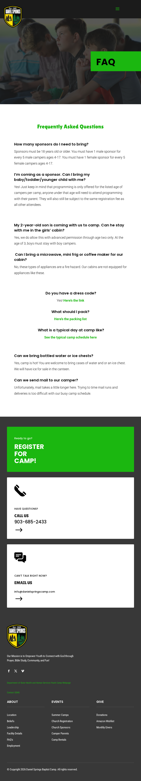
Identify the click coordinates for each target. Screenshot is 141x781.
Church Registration (62, 721)
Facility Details (14, 733)
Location (11, 715)
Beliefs (10, 721)
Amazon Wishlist (105, 721)
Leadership (13, 727)
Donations (101, 715)
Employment (13, 745)
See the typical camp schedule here (70, 337)
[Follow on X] (15, 671)
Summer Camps (60, 715)
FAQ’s (10, 739)
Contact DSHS (13, 692)
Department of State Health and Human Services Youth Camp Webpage (39, 683)
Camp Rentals (59, 739)
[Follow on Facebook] (8, 671)
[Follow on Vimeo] (22, 671)
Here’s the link (73, 300)
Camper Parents (60, 733)
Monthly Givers (104, 727)
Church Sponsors (61, 727)
